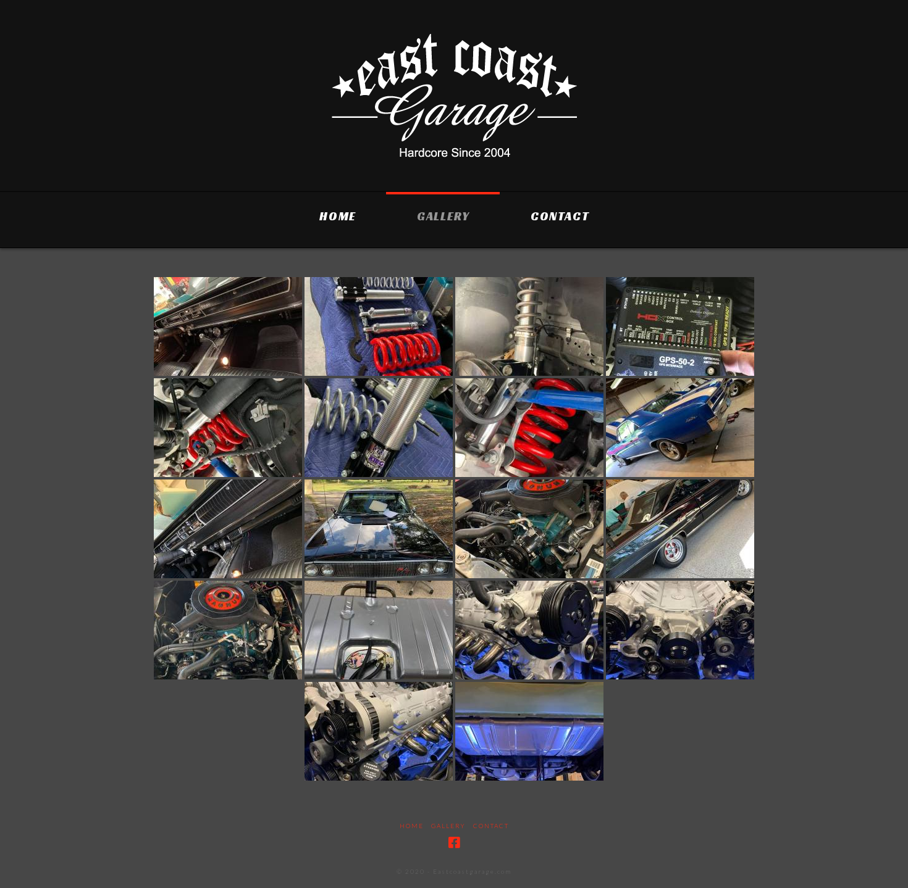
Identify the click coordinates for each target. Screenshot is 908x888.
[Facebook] (454, 842)
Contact (491, 825)
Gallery (448, 825)
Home (412, 825)
